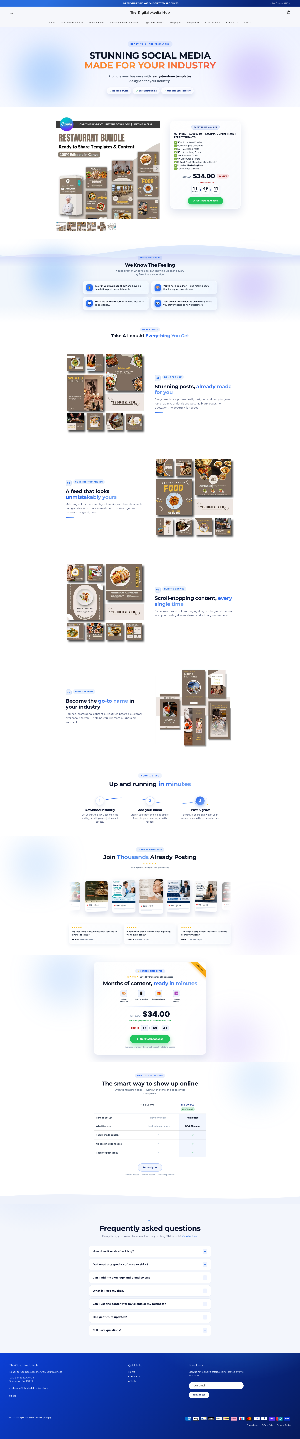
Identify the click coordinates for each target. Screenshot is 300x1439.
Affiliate (247, 22)
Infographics (193, 22)
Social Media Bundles (72, 22)
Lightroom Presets (154, 22)
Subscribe (199, 1395)
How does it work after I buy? (113, 1251)
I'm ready (150, 1167)
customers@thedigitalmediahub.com (29, 1388)
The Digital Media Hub (24, 1418)
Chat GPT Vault (212, 22)
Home (52, 22)
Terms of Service (284, 1425)
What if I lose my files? (108, 1290)
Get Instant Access (205, 200)
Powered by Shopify (43, 1418)
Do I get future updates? (110, 1317)
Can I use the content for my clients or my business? (129, 1303)
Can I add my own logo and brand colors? (121, 1277)
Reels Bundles (96, 22)
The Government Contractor (124, 22)
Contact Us (232, 22)
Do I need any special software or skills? (120, 1264)
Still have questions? (107, 1330)
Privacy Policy (252, 1425)
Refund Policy (268, 1425)
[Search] (11, 12)
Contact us (190, 1236)
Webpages (175, 22)
